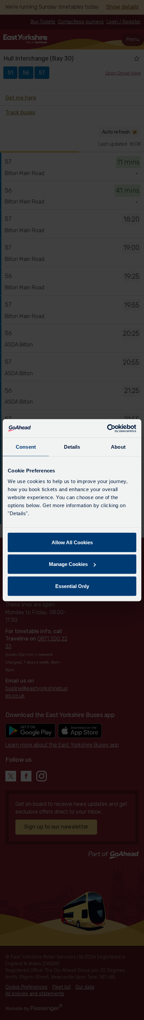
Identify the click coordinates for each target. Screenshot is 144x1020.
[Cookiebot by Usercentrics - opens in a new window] (107, 428)
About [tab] (118, 447)
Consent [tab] (26, 447)
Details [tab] (72, 447)
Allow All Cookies (72, 542)
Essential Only (72, 586)
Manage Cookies (68, 564)
